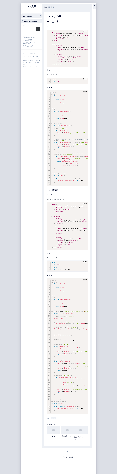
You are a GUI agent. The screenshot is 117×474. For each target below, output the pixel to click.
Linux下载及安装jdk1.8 (34, 56)
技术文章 (31, 6)
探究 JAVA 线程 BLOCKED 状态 (29, 40)
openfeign (53, 418)
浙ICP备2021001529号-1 (67, 457)
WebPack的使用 (33, 66)
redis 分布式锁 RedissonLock (34, 53)
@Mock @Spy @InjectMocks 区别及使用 (79, 437)
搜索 (24, 25)
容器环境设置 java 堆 (66, 436)
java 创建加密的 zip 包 (27, 46)
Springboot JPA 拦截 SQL (28, 45)
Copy (85, 31)
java (45, 7)
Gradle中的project (51, 436)
